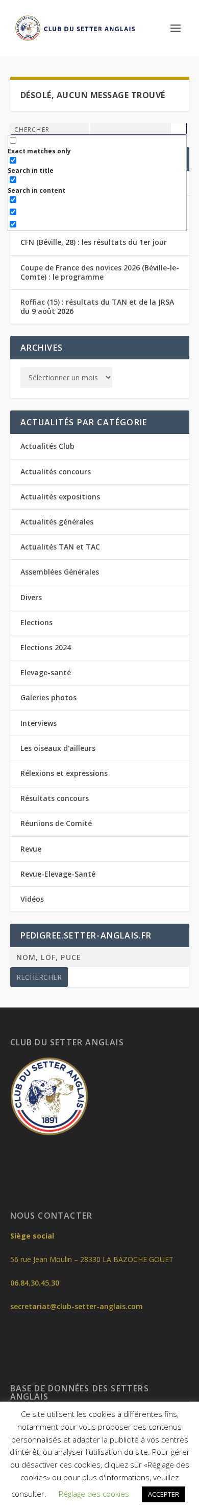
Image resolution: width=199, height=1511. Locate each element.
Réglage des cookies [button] (94, 1494)
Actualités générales (56, 521)
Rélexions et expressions (64, 773)
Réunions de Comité (56, 823)
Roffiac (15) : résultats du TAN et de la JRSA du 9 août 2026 (97, 306)
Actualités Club (47, 446)
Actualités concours (55, 471)
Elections (36, 622)
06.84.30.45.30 (34, 1283)
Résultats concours (54, 798)
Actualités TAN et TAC (60, 547)
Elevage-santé (45, 672)
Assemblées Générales (59, 572)
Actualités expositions (60, 496)
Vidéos (32, 899)
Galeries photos (48, 697)
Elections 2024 (45, 647)
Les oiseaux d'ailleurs (57, 748)
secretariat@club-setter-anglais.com (76, 1306)
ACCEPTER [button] (163, 1494)
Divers (31, 597)
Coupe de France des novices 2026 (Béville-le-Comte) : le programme (99, 272)
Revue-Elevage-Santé (57, 874)
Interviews (38, 723)
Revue (30, 849)
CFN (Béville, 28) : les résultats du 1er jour (93, 242)
